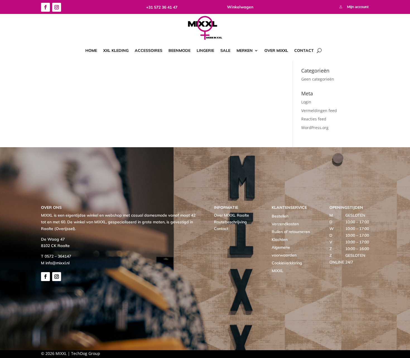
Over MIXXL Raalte (231, 215)
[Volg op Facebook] (45, 7)
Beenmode (179, 50)
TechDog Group (85, 353)
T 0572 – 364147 (56, 256)
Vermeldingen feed (319, 110)
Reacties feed (313, 119)
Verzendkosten (285, 223)
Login (306, 102)
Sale (225, 50)
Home (91, 50)
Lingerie (205, 50)
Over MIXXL (276, 50)
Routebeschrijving (230, 221)
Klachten (280, 239)
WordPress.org (315, 127)
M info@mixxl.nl (55, 262)
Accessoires (148, 50)
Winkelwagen (240, 6)
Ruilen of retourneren (291, 231)
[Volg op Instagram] (56, 7)
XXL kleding (116, 50)
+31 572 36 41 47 (161, 7)
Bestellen (280, 216)
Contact (304, 50)
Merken (245, 50)
